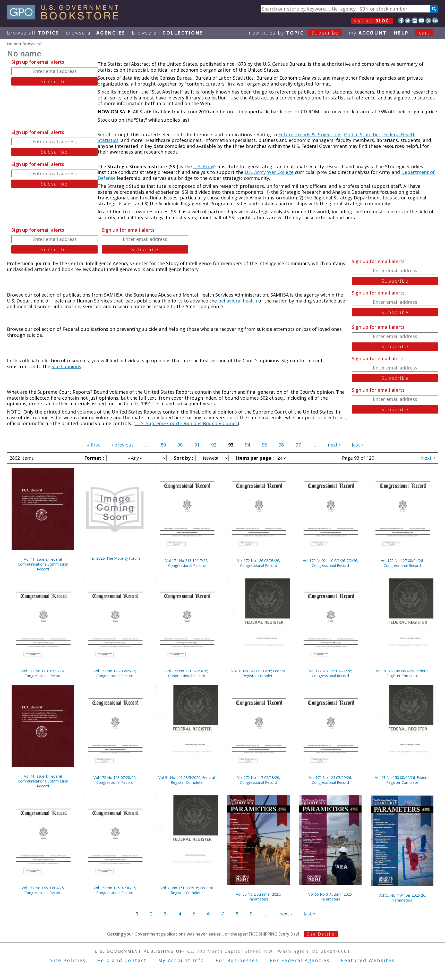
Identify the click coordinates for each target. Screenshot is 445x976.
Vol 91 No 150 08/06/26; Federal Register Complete (402, 780)
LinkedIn (435, 20)
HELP (401, 33)
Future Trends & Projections (309, 134)
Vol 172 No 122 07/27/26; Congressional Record (330, 673)
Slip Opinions (66, 366)
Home (12, 43)
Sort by (183, 458)
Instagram (414, 20)
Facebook (401, 20)
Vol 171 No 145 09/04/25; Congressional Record (43, 890)
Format (93, 458)
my (368, 33)
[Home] (65, 18)
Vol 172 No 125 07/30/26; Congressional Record (114, 890)
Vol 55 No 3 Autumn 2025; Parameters (330, 897)
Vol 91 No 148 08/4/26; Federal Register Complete (402, 673)
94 (247, 445)
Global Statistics (362, 134)
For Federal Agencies (300, 960)
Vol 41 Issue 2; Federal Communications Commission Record (43, 564)
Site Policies (68, 960)
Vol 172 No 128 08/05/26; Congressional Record (114, 673)
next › (334, 445)
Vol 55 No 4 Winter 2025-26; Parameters (402, 898)
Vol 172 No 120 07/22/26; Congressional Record (43, 673)
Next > (428, 458)
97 (298, 445)
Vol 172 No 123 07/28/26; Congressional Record (114, 780)
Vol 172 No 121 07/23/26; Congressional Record (186, 673)
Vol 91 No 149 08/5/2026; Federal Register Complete (186, 780)
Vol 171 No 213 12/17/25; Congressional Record (186, 563)
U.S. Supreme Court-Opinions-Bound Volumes (186, 423)
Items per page (254, 458)
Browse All (33, 33)
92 (213, 445)
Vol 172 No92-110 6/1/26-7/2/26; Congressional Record (330, 563)
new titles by (294, 33)
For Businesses (237, 960)
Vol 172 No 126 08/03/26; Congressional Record (258, 563)
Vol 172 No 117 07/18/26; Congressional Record (258, 780)
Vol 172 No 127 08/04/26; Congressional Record (402, 563)
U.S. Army (203, 166)
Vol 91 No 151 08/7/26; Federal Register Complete (186, 890)
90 (180, 445)
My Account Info (181, 960)
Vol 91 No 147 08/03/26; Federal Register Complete (258, 673)
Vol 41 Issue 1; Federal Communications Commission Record (43, 781)
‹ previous (123, 445)
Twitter (408, 20)
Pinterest (428, 20)
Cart (424, 33)
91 (197, 445)
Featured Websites (368, 960)
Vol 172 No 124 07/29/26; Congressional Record (330, 780)
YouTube (421, 20)
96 (281, 445)
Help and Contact (122, 960)
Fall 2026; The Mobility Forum (115, 558)
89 (163, 445)
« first (93, 445)
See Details (321, 934)
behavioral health (238, 301)
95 (264, 445)
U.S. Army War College (269, 172)
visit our (371, 21)
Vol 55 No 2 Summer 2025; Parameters (258, 897)
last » (358, 445)
